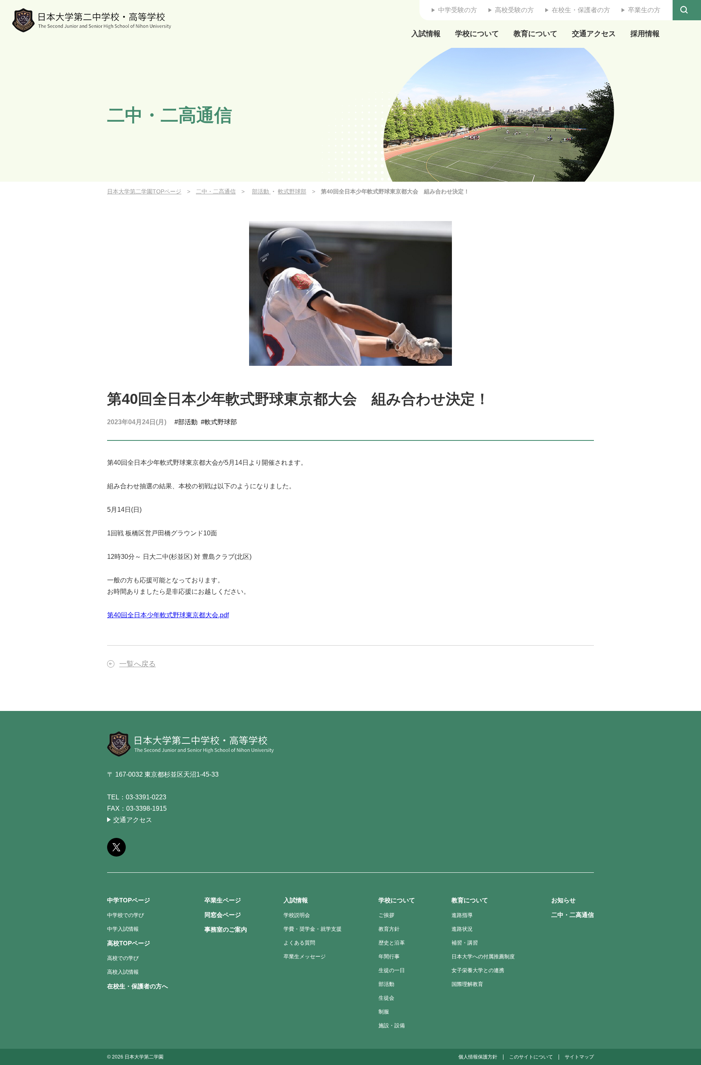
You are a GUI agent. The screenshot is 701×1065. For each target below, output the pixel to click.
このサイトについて (531, 1057)
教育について (535, 34)
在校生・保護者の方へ (137, 986)
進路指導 (462, 915)
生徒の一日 (391, 970)
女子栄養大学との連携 (478, 970)
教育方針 (389, 929)
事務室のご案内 (225, 929)
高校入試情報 (123, 972)
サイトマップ (579, 1057)
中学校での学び (125, 915)
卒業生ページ (222, 900)
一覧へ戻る (137, 664)
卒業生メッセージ (305, 956)
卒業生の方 (644, 9)
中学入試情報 (123, 929)
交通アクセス (594, 34)
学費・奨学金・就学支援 (313, 929)
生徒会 (386, 998)
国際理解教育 (467, 984)
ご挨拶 (386, 915)
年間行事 (389, 956)
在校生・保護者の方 (581, 9)
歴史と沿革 (391, 943)
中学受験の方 (457, 9)
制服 (383, 1012)
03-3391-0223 (146, 797)
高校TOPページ (128, 943)
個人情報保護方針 (477, 1057)
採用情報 (645, 34)
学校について (477, 34)
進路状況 (462, 929)
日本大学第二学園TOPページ (144, 191)
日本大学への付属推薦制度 (483, 956)
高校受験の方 (514, 9)
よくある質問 (299, 943)
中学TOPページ (128, 900)
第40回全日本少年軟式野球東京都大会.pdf (168, 615)
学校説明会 (297, 915)
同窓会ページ (222, 914)
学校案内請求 (681, 512)
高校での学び (123, 958)
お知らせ (563, 900)
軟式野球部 (292, 191)
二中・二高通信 (216, 191)
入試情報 (426, 34)
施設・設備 (391, 1025)
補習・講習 (465, 943)
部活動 (261, 191)
